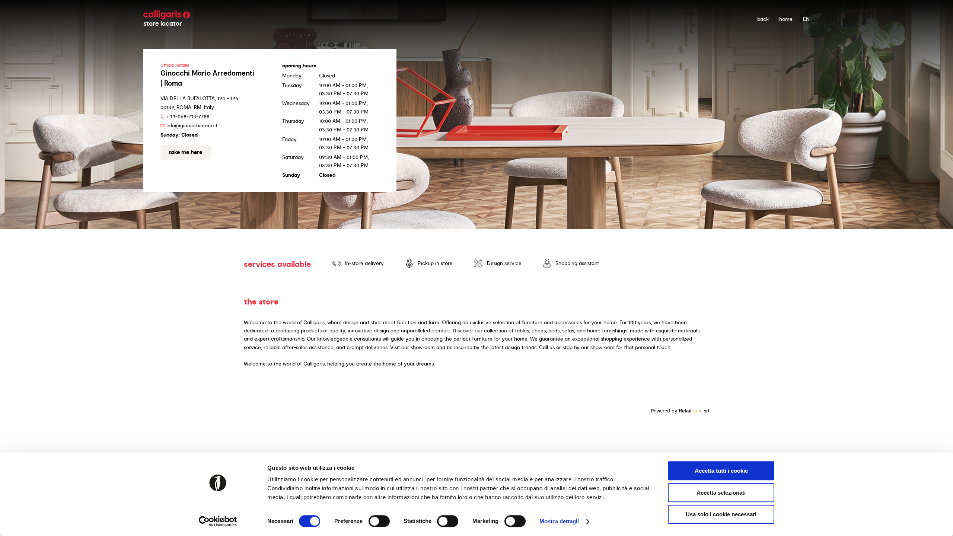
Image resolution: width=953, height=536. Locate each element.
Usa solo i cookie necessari (721, 514)
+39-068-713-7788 (188, 116)
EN (806, 19)
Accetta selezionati (721, 492)
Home (786, 19)
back (763, 19)
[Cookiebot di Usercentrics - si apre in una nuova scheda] (218, 521)
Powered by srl (680, 411)
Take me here (185, 152)
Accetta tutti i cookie (721, 471)
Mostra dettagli (559, 521)
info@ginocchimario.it (191, 125)
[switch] (379, 521)
